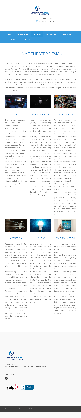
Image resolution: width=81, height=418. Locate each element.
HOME (10, 34)
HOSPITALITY (68, 34)
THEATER (37, 34)
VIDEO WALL (23, 34)
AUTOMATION (51, 34)
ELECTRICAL (12, 40)
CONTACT (27, 40)
